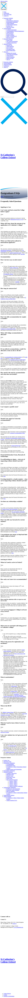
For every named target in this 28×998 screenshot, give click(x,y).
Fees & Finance (9, 33)
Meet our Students (10, 791)
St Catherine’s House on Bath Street (17, 359)
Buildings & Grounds (11, 53)
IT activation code (12, 745)
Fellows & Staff (9, 58)
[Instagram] (14, 913)
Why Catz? (8, 19)
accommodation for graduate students (13, 357)
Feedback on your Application (13, 788)
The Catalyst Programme (12, 41)
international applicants (6, 250)
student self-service (10, 752)
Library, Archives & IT (11, 36)
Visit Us (8, 59)
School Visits (9, 40)
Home (4, 11)
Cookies (5, 994)
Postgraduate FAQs (10, 765)
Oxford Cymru (9, 776)
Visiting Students (10, 23)
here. (5, 498)
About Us (5, 51)
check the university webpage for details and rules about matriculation (14, 696)
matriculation (14, 686)
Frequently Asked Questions (12, 790)
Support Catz (9, 45)
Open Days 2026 (10, 27)
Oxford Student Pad (15, 445)
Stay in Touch (9, 48)
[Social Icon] (14, 885)
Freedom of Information (8, 996)
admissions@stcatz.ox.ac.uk (17, 219)
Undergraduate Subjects (11, 24)
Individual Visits (10, 774)
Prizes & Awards (10, 37)
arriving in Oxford (5, 732)
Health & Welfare (10, 35)
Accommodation (10, 764)
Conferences (6, 13)
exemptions (16, 694)
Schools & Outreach (8, 38)
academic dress (13, 691)
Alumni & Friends (7, 44)
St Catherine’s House (8, 274)
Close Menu (3, 9)
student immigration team (15, 252)
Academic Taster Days (11, 42)
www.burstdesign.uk (18, 927)
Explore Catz (9, 26)
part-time (23, 254)
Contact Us (6, 15)
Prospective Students (8, 18)
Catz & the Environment (11, 54)
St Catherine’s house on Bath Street (13, 298)
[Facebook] (14, 853)
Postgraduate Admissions (12, 22)
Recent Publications (10, 50)
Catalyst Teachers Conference (16, 786)
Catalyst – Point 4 (13, 785)
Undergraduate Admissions (12, 20)
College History (9, 55)
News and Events (7, 14)
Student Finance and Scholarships (10, 509)
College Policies (10, 32)
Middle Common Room (8, 712)
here (4, 476)
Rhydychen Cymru (10, 777)
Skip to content (4, 1)
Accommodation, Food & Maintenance (15, 31)
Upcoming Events (10, 49)
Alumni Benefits (10, 46)
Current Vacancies (10, 57)
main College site (14, 267)
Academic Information (11, 29)
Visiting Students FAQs (11, 800)
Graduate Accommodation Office (8, 328)
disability (17, 281)
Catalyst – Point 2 (13, 782)
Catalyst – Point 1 (13, 781)
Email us (15, 923)
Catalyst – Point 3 (13, 783)
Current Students (7, 28)
